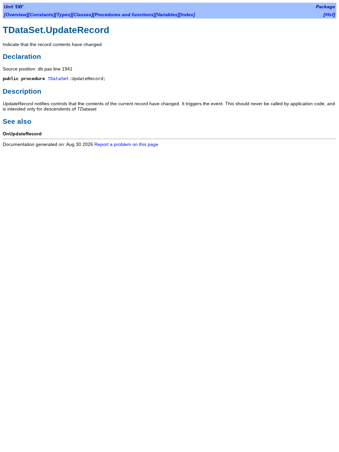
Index (187, 14)
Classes (82, 14)
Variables (167, 14)
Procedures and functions (124, 14)
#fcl (329, 14)
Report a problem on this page (126, 144)
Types (63, 14)
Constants (41, 14)
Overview (16, 14)
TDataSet (58, 78)
